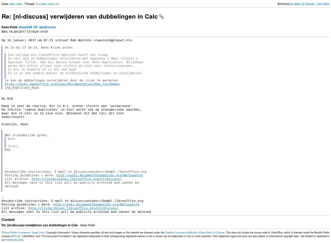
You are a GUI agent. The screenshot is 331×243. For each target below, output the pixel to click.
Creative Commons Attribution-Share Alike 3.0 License (194, 232)
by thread (308, 4)
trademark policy (14, 239)
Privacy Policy (9, 232)
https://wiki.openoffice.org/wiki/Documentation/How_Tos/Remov (62, 84)
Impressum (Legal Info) (31, 232)
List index (322, 4)
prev (13, 4)
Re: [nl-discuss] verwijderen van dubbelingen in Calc (80, 16)
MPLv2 (15, 236)
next (19, 4)
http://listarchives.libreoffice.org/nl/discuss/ (77, 179)
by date (295, 4)
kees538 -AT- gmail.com (37, 27)
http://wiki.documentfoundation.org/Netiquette (100, 175)
